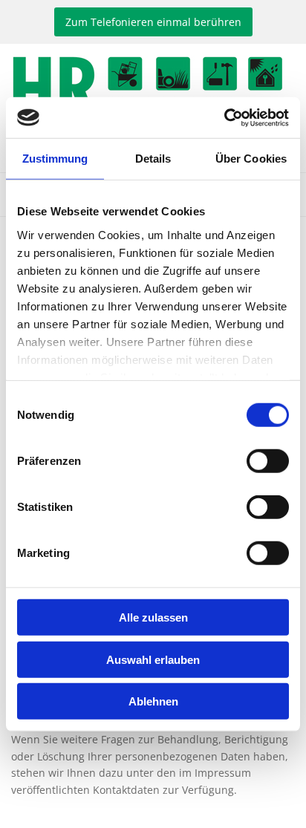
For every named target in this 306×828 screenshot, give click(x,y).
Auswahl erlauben (153, 659)
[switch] (268, 461)
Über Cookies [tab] (251, 158)
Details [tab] (153, 158)
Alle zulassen (153, 617)
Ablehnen (153, 701)
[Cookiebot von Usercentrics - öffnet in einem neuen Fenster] (224, 117)
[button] (153, 21)
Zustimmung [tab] (55, 158)
